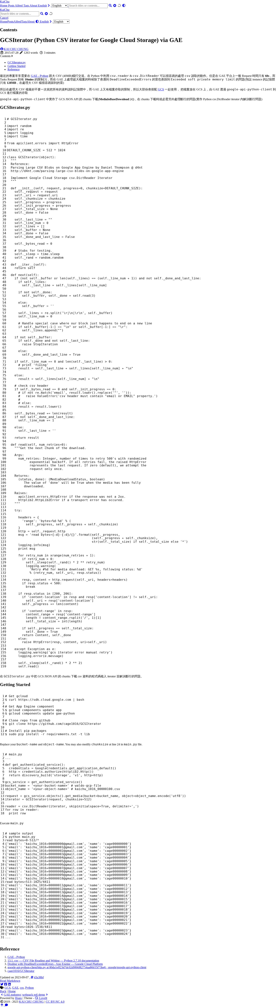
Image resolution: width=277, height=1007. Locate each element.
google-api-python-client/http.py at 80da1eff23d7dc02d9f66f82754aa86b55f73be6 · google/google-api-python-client (77, 967)
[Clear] (115, 5)
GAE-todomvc (12, 994)
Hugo (18, 998)
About (34, 5)
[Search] (110, 5)
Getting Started (16, 66)
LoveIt (42, 998)
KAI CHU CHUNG (16, 49)
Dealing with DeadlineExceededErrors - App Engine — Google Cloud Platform (55, 964)
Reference (14, 69)
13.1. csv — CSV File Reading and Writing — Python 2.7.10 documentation (53, 960)
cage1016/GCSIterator (21, 971)
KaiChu (4, 1)
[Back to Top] (2, 1005)
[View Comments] (6, 1005)
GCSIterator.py (17, 62)
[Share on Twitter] (2, 984)
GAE (15, 987)
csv (22, 987)
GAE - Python (39, 75)
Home (4, 5)
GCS (161, 89)
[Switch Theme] (124, 5)
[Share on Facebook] (6, 984)
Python (29, 987)
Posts (11, 5)
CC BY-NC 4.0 (55, 1001)
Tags (26, 5)
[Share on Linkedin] (9, 984)
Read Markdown (10, 980)
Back (3, 991)
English (42, 5)
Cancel (4, 17)
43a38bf (39, 977)
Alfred (19, 5)
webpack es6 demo (33, 994)
